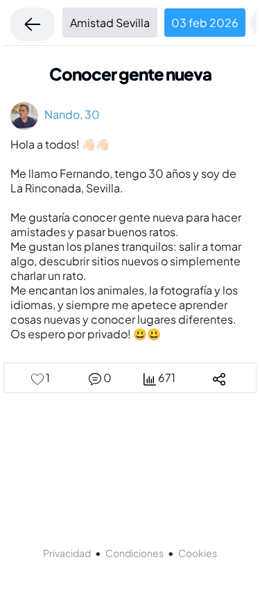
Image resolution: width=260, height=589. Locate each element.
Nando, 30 (69, 114)
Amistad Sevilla (110, 22)
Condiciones (134, 553)
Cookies (197, 553)
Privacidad (67, 553)
